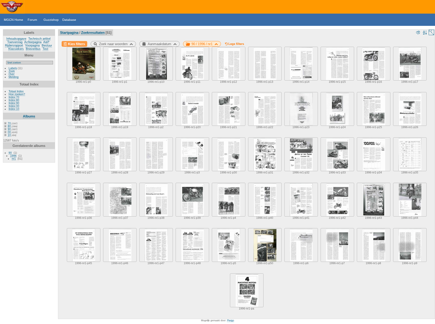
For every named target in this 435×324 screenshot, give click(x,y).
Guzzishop (51, 20)
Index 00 (14, 106)
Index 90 (14, 103)
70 (9, 123)
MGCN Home (13, 20)
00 (9, 132)
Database (69, 20)
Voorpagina (32, 45)
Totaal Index (16, 91)
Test (45, 49)
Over (11, 74)
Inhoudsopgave (16, 38)
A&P (46, 42)
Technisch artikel (39, 38)
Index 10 (14, 108)
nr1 (14, 158)
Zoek (12, 71)
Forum (32, 20)
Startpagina (69, 32)
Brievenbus (33, 49)
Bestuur (47, 45)
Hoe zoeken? (17, 94)
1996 (13, 155)
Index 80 (14, 100)
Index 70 (14, 97)
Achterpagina (32, 42)
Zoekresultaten (93, 32)
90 (9, 129)
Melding (14, 77)
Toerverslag (14, 42)
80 (9, 126)
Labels (13, 68)
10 (9, 135)
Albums (29, 116)
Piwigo (230, 320)
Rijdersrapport (14, 45)
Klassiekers (16, 49)
